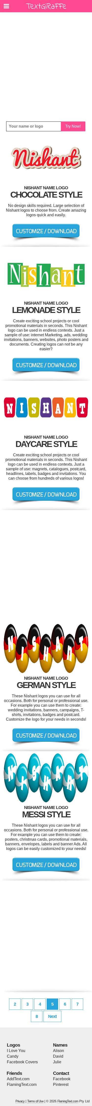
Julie (57, 1062)
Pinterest (60, 1084)
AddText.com (18, 1079)
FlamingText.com (22, 1084)
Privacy (20, 1101)
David (58, 1056)
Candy (12, 1056)
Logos (13, 1045)
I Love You (16, 1051)
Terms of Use (35, 1101)
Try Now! (73, 126)
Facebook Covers (22, 1062)
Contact (61, 1073)
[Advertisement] (46, 67)
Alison (58, 1051)
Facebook (61, 1079)
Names (60, 1045)
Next (52, 1016)
